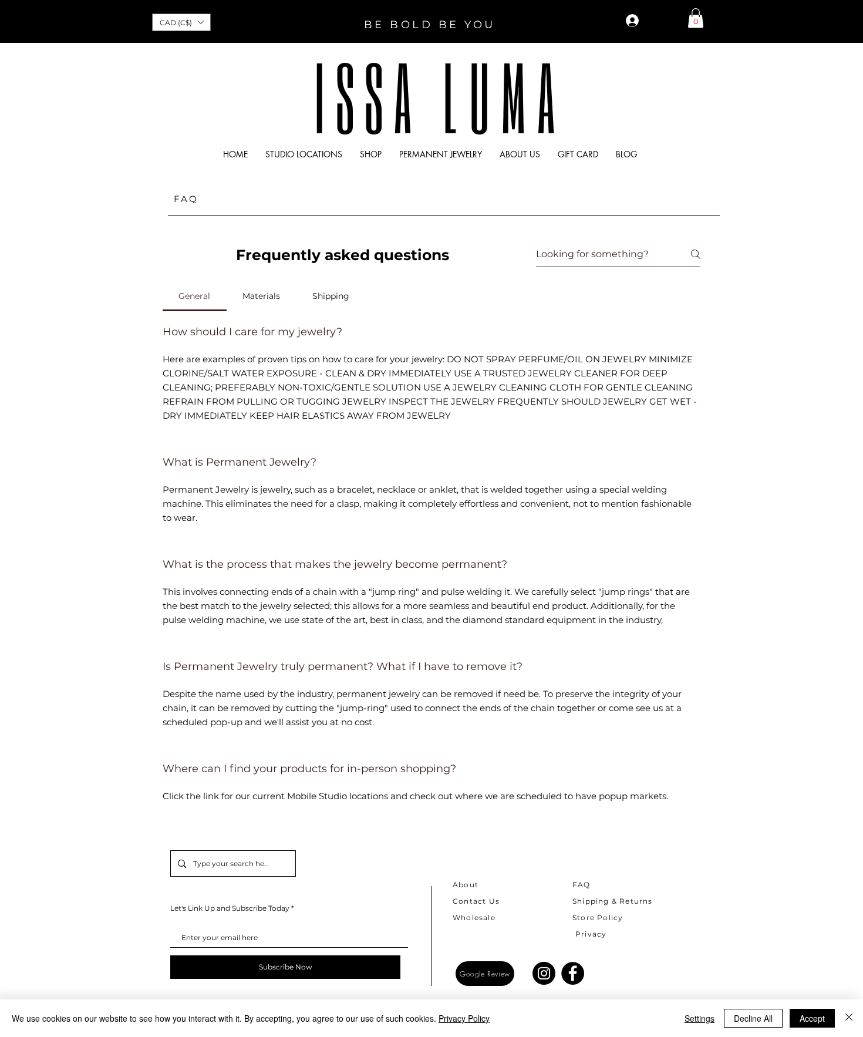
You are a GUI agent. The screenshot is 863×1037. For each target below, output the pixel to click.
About (465, 884)
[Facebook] (572, 973)
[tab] (195, 296)
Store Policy (597, 917)
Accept (812, 1018)
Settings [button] (699, 1018)
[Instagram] (543, 973)
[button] (181, 22)
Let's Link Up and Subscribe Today (229, 908)
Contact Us (476, 901)
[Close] (849, 1018)
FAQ (581, 884)
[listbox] (181, 22)
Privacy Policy (464, 1018)
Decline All (753, 1018)
